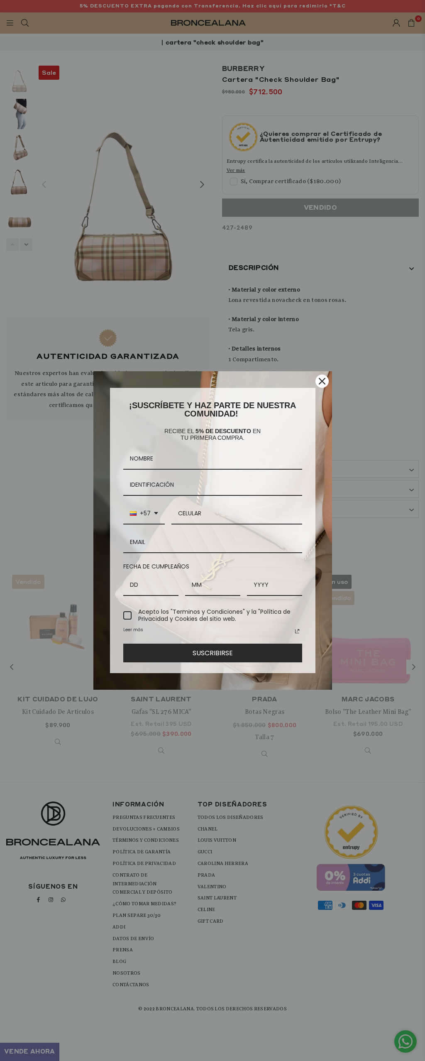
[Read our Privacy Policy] (297, 631)
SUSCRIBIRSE (213, 653)
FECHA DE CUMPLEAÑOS (156, 566)
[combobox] (144, 513)
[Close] (322, 381)
